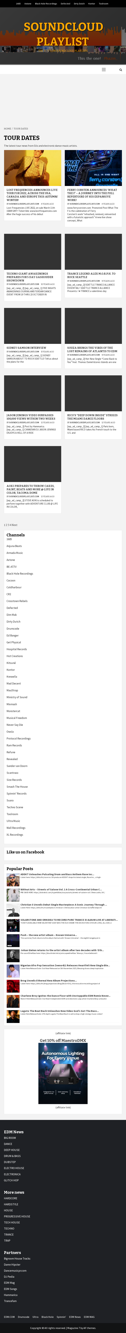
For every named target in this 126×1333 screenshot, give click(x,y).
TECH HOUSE (12, 1222)
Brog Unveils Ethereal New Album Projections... (49, 980)
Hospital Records (17, 649)
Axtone (27, 3)
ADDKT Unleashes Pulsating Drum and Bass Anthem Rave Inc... (57, 874)
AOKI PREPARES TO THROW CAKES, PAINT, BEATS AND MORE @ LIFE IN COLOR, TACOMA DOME (30, 489)
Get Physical (14, 642)
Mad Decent (14, 683)
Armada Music (15, 553)
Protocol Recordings (19, 738)
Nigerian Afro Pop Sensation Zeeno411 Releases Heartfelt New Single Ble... (65, 965)
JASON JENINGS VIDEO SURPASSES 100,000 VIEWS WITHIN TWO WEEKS (31, 417)
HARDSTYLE (11, 1204)
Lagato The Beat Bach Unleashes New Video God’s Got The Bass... (60, 1010)
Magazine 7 (73, 1328)
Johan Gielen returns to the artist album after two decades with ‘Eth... (62, 950)
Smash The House (17, 786)
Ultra (35, 1316)
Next (14, 525)
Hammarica (10, 1295)
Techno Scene (15, 807)
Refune (11, 752)
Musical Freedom (17, 718)
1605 (18, 3)
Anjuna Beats (14, 546)
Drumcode (13, 628)
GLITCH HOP (11, 1180)
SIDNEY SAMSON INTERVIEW (26, 347)
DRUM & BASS (12, 1156)
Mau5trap (12, 690)
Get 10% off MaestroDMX (63, 1040)
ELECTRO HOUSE (14, 1168)
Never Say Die (15, 725)
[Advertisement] (63, 98)
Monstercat (13, 711)
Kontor (91, 3)
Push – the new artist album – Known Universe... (49, 935)
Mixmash (12, 704)
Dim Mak (12, 615)
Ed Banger (13, 635)
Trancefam (10, 1301)
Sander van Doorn (17, 766)
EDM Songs (10, 1289)
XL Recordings (15, 834)
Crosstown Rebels (17, 601)
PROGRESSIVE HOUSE (17, 1216)
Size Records (14, 780)
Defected (65, 3)
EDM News (75, 1316)
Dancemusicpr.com (15, 1270)
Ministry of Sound (17, 697)
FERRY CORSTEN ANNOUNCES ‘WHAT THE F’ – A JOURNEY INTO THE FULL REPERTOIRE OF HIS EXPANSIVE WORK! (92, 195)
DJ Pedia (9, 1276)
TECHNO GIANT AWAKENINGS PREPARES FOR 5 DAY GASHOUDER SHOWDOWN (30, 277)
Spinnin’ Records (17, 793)
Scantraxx (12, 773)
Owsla (10, 731)
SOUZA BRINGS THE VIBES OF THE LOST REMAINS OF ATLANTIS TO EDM (92, 349)
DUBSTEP (10, 1162)
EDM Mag (9, 1283)
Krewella (12, 676)
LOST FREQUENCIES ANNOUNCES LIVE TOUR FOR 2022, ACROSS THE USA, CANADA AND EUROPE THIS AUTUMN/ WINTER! (32, 195)
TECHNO (9, 1228)
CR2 (9, 594)
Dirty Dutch (79, 3)
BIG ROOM (10, 1138)
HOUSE (8, 1210)
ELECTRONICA (12, 1174)
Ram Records (14, 745)
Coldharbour (14, 587)
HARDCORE (10, 1198)
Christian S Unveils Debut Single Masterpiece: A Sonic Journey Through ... (64, 904)
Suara (10, 800)
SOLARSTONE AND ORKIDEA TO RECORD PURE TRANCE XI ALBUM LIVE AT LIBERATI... (69, 919)
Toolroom (103, 3)
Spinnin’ (61, 1316)
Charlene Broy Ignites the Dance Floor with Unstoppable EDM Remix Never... (65, 995)
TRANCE (9, 1234)
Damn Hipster (12, 1264)
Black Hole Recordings (46, 3)
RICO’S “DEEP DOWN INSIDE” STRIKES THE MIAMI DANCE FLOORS (92, 417)
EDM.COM (9, 1316)
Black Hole (48, 1316)
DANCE (8, 1144)
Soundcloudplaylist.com (24, 204)
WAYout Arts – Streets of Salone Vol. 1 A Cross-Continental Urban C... (61, 889)
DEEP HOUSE (12, 1150)
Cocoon (11, 580)
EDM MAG (89, 1316)
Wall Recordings (16, 828)
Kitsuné (11, 663)
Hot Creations (15, 656)
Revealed (12, 759)
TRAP (7, 1240)
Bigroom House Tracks (17, 1258)
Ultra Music (13, 821)
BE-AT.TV (12, 567)
